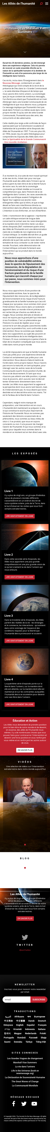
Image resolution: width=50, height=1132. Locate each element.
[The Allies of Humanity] (18, 3)
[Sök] (41, 3)
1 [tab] (25, 844)
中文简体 (8, 1021)
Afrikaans (19, 1016)
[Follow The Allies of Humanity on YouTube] (34, 1104)
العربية (8, 1016)
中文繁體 (20, 1021)
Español (31, 1025)
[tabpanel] (25, 809)
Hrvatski (17, 1029)
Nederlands (30, 1033)
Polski (43, 1033)
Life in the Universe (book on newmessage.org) (25, 1072)
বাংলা (29, 1016)
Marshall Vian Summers (25, 1062)
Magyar (18, 1033)
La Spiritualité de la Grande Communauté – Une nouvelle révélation (24, 140)
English (19, 1025)
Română (21, 1037)
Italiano (42, 1029)
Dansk (31, 1021)
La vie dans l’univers (25, 1066)
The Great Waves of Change (25, 1081)
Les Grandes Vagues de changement (25, 1058)
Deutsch (42, 1021)
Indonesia (30, 1029)
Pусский (33, 1037)
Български (39, 1016)
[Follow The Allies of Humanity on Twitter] (24, 1104)
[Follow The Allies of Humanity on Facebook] (13, 1104)
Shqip (43, 1037)
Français (42, 1025)
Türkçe (29, 1042)
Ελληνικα (8, 1025)
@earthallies (25, 950)
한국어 (7, 1033)
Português (9, 1037)
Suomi (7, 1042)
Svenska (18, 1042)
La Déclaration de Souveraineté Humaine (25, 1077)
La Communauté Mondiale (25, 1085)
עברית (7, 1029)
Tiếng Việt (41, 1042)
